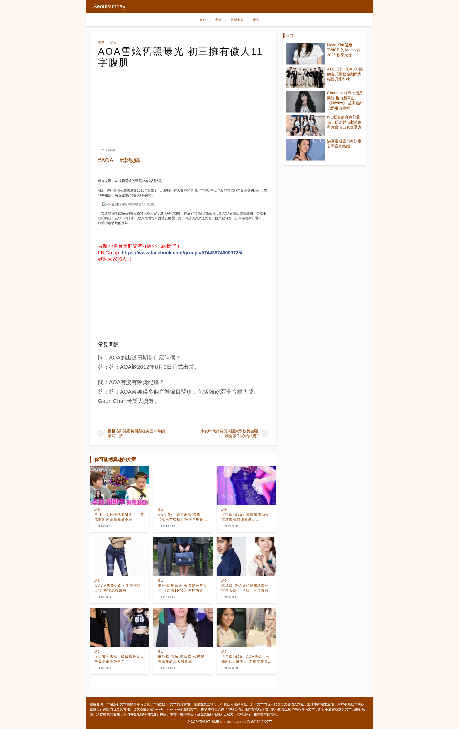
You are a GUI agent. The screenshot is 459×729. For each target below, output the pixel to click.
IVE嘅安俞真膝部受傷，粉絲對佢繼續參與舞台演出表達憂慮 (344, 122)
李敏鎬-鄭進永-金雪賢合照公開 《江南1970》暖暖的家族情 (182, 588)
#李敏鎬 (130, 160)
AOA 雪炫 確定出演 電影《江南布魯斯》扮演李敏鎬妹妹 (183, 517)
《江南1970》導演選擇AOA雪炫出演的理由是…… (245, 517)
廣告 (256, 19)
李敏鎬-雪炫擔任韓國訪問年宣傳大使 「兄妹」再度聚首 (245, 588)
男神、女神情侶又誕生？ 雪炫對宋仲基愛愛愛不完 (119, 517)
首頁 (101, 42)
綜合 (203, 19)
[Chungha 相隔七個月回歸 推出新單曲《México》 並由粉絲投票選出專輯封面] (305, 102)
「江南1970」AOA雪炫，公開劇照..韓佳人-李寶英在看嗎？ (245, 659)
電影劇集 (237, 19)
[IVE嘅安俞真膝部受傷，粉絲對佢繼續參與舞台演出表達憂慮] (305, 126)
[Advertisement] (183, 103)
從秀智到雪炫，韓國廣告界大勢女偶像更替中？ (119, 659)
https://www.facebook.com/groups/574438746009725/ (182, 252)
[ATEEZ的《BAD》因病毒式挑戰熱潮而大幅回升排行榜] (305, 78)
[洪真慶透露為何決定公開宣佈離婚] (305, 150)
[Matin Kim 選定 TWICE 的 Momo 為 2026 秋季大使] (305, 53)
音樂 (218, 19)
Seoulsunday (109, 6)
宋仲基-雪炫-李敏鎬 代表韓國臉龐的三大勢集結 (181, 659)
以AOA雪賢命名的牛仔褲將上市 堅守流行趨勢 (117, 588)
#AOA (105, 160)
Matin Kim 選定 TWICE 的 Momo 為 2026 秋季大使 (344, 50)
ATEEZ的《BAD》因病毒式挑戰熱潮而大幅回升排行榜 (345, 74)
